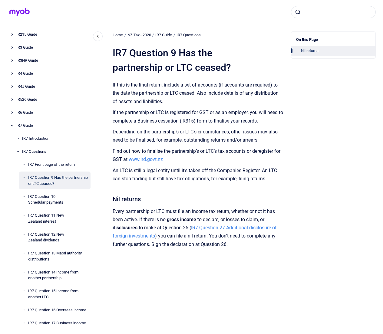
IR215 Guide (26, 34)
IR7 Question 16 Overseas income (57, 309)
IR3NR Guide (27, 60)
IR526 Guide (26, 99)
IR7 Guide (24, 125)
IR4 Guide (24, 73)
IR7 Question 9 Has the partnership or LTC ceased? (58, 180)
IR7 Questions (34, 151)
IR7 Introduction (35, 138)
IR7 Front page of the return (51, 164)
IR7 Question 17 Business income (57, 322)
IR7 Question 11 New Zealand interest (46, 218)
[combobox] (333, 12)
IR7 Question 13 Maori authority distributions (55, 256)
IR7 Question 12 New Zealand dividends (46, 237)
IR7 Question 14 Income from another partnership (53, 275)
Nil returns (310, 50)
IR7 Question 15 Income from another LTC (53, 294)
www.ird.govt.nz (146, 159)
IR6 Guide (24, 112)
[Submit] (298, 12)
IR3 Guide (24, 47)
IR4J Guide (25, 86)
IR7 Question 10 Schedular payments (45, 199)
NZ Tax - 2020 (139, 35)
